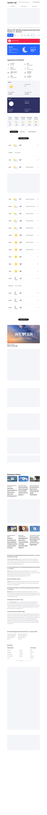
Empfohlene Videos (14, 474)
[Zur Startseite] (12, 2)
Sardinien (21, 656)
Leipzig (31, 657)
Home (8, 27)
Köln (31, 654)
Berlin (31, 650)
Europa (15, 27)
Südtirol (20, 652)
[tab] (14, 132)
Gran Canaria (9, 654)
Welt (12, 27)
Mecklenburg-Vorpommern (29, 27)
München (32, 652)
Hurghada (9, 652)
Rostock (36, 27)
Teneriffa (21, 654)
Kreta (8, 657)
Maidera (20, 650)
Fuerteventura (9, 656)
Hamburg (32, 656)
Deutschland (20, 27)
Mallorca (8, 650)
